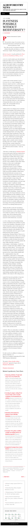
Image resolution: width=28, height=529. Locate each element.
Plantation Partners (21, 151)
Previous (6, 476)
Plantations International (8, 364)
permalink (5, 471)
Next (23, 476)
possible (8, 470)
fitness (11, 469)
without (13, 470)
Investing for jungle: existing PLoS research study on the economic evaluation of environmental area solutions (13, 395)
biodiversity (6, 469)
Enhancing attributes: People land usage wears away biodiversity (13, 375)
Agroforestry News (13, 6)
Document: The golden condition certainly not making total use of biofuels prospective (13, 432)
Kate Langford (7, 54)
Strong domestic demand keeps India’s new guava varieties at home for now (14, 498)
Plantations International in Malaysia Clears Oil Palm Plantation (12, 414)
